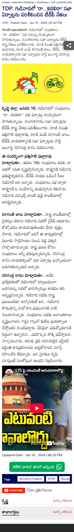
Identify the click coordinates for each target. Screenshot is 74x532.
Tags (7, 479)
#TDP (51, 478)
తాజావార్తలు (10, 511)
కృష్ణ (5, 500)
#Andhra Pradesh (31, 478)
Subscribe (16, 490)
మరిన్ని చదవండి (62, 501)
